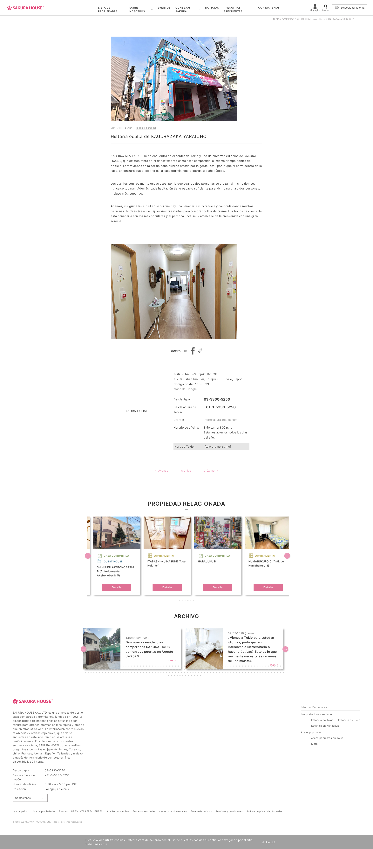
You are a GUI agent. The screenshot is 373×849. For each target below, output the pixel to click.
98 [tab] (167, 670)
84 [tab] (126, 670)
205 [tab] (278, 673)
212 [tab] (180, 676)
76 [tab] (103, 670)
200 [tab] (263, 673)
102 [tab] (179, 670)
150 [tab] (118, 673)
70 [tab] (86, 670)
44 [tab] (211, 666)
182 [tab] (211, 673)
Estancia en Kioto (349, 720)
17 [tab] (132, 666)
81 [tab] (118, 670)
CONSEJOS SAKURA (183, 9)
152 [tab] (124, 673)
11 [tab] (115, 666)
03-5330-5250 (217, 399)
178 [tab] (199, 673)
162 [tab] (153, 673)
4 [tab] (188, 601)
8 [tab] (106, 666)
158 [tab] (141, 673)
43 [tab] (208, 666)
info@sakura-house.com (220, 420)
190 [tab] (234, 673)
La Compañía (20, 811)
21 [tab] (144, 666)
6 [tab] (194, 601)
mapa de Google (185, 389)
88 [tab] (138, 670)
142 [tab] (94, 673)
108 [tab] (196, 670)
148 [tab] (112, 673)
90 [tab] (144, 670)
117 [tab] (223, 670)
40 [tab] (199, 666)
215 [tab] (189, 676)
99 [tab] (170, 670)
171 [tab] (179, 673)
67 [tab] (278, 666)
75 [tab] (100, 670)
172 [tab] (182, 673)
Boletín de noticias (201, 811)
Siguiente (287, 556)
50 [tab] (228, 666)
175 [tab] (191, 673)
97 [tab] (164, 670)
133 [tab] (269, 670)
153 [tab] (126, 673)
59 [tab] (255, 666)
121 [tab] (234, 670)
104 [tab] (185, 670)
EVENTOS (164, 7)
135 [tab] (275, 670)
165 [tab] (161, 673)
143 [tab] (97, 673)
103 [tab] (182, 670)
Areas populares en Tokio (327, 737)
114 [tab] (214, 670)
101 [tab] (176, 670)
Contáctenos (23, 797)
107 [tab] (193, 670)
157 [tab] (138, 673)
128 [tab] (255, 670)
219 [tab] (201, 676)
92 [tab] (150, 670)
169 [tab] (173, 673)
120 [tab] (231, 670)
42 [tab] (205, 666)
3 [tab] (185, 601)
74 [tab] (97, 670)
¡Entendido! (268, 842)
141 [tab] (91, 673)
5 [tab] (191, 601)
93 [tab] (153, 670)
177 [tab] (196, 673)
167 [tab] (167, 673)
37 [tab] (191, 666)
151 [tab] (121, 673)
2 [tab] (183, 601)
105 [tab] (188, 670)
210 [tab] (175, 676)
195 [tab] (249, 673)
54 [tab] (240, 666)
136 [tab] (278, 670)
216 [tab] (192, 676)
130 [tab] (260, 670)
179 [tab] (202, 673)
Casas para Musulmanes (173, 811)
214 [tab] (186, 676)
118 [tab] (226, 670)
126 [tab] (249, 670)
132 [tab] (266, 670)
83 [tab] (124, 670)
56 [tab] (246, 666)
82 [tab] (121, 670)
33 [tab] (179, 666)
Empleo (63, 811)
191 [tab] (237, 673)
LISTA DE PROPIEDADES (108, 9)
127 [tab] (252, 670)
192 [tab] (240, 673)
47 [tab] (220, 666)
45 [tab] (214, 666)
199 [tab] (260, 673)
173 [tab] (185, 673)
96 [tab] (161, 670)
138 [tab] (284, 670)
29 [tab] (167, 666)
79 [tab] (112, 670)
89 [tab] (141, 670)
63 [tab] (266, 666)
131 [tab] (263, 670)
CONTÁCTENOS (269, 7)
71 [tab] (89, 670)
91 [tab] (147, 670)
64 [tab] (269, 666)
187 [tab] (226, 673)
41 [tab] (202, 666)
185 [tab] (220, 673)
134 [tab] (272, 670)
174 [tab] (188, 673)
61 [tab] (260, 666)
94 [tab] (156, 670)
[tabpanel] (110, 556)
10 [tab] (112, 666)
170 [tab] (176, 673)
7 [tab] (103, 666)
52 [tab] (234, 666)
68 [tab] (281, 666)
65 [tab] (272, 666)
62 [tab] (263, 666)
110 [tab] (202, 670)
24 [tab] (153, 666)
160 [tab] (147, 673)
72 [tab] (91, 670)
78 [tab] (109, 670)
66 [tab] (275, 666)
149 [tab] (115, 673)
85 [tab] (129, 670)
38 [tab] (193, 666)
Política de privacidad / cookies (264, 811)
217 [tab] (195, 676)
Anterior (88, 556)
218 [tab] (198, 676)
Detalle (111, 587)
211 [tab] (178, 676)
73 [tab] (94, 670)
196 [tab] (252, 673)
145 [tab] (103, 673)
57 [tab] (249, 666)
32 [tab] (176, 666)
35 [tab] (185, 666)
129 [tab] (258, 670)
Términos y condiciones (229, 811)
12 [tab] (118, 666)
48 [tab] (223, 666)
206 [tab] (281, 673)
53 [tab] (237, 666)
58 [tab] (252, 666)
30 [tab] (170, 666)
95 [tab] (158, 670)
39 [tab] (196, 666)
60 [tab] (258, 666)
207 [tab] (284, 673)
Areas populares (311, 732)
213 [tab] (183, 676)
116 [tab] (220, 670)
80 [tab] (115, 670)
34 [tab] (182, 666)
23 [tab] (150, 666)
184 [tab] (217, 673)
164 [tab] (158, 673)
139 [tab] (86, 673)
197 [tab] (255, 673)
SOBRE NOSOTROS (137, 9)
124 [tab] (243, 670)
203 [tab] (272, 673)
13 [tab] (121, 666)
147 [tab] (109, 673)
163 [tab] (156, 673)
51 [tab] (231, 666)
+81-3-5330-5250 (220, 407)
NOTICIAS (212, 7)
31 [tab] (173, 666)
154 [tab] (129, 673)
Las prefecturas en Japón (317, 714)
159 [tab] (144, 673)
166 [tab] (164, 673)
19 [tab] (138, 666)
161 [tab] (150, 673)
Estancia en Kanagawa (325, 725)
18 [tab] (135, 666)
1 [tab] (180, 601)
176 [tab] (193, 673)
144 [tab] (100, 673)
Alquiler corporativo (117, 811)
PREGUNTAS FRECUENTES (233, 9)
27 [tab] (161, 666)
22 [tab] (147, 666)
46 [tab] (217, 666)
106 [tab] (191, 670)
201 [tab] (266, 673)
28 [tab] (164, 666)
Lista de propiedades (43, 811)
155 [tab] (132, 673)
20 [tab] (141, 666)
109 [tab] (199, 670)
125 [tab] (246, 670)
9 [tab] (109, 666)
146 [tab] (106, 673)
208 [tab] (169, 676)
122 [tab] (237, 670)
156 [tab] (135, 673)
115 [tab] (217, 670)
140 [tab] (89, 673)
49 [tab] (226, 666)
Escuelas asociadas (144, 811)
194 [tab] (246, 673)
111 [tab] (205, 670)
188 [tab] (228, 673)
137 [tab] (281, 670)
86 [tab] (132, 670)
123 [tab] (240, 670)
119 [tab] (228, 670)
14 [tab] (124, 666)
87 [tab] (135, 670)
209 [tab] (172, 676)
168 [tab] (170, 673)
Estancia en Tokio (322, 720)
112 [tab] (208, 670)
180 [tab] (205, 673)
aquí (104, 844)
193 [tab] (243, 673)
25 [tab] (156, 666)
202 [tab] (269, 673)
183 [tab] (214, 673)
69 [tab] (284, 666)
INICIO (276, 19)
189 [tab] (231, 673)
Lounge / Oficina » (57, 789)
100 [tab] (173, 670)
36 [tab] (188, 666)
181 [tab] (208, 673)
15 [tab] (126, 666)
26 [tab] (158, 666)
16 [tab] (129, 666)
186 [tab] (223, 673)
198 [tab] (258, 673)
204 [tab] (275, 673)
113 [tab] (211, 670)
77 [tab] (106, 670)
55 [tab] (243, 666)
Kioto (314, 743)
